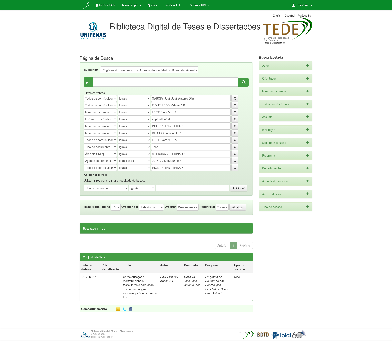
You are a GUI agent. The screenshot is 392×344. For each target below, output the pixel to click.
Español (290, 15)
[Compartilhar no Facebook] (132, 309)
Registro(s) (207, 207)
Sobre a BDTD (199, 5)
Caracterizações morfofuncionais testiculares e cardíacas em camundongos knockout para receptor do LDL (140, 287)
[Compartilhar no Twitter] (124, 309)
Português (304, 15)
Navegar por (130, 5)
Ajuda (151, 5)
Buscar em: (91, 69)
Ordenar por (129, 207)
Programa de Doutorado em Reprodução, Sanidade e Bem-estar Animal (216, 285)
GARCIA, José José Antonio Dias (192, 281)
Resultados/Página (97, 207)
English (277, 15)
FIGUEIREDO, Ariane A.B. (169, 279)
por (88, 82)
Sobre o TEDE (173, 5)
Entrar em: (302, 5)
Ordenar (170, 207)
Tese (237, 277)
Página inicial (107, 5)
